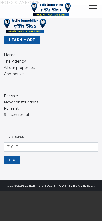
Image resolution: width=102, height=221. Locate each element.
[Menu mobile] (93, 7)
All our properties (19, 67)
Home (10, 55)
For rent (11, 108)
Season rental (16, 114)
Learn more (22, 39)
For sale (11, 95)
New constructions (21, 102)
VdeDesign (86, 185)
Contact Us (14, 73)
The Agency (15, 61)
